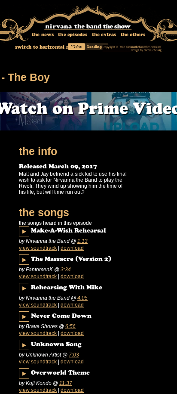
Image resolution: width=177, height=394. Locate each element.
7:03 (74, 355)
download (72, 248)
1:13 (82, 241)
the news (43, 35)
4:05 (82, 298)
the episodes (72, 35)
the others (133, 35)
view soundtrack (38, 248)
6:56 (70, 326)
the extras (104, 35)
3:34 (66, 270)
